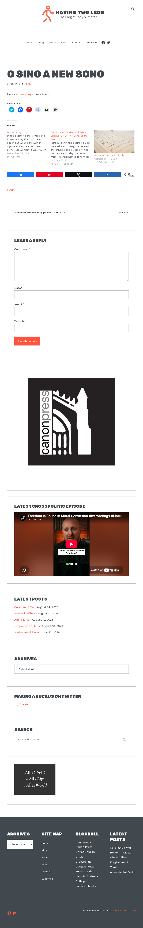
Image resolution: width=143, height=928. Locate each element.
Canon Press (84, 847)
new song (25, 94)
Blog (44, 850)
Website (19, 321)
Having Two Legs (71, 13)
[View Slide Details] (71, 422)
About (45, 857)
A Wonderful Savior (27, 632)
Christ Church (85, 851)
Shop (45, 864)
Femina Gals (84, 871)
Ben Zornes (83, 842)
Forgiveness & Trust (27, 626)
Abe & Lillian (22, 619)
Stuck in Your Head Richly (109, 155)
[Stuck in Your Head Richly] (114, 142)
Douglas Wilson (86, 866)
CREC (79, 856)
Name (19, 288)
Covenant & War (25, 607)
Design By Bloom (125, 910)
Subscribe (47, 878)
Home (45, 843)
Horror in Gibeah (25, 613)
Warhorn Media (86, 886)
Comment (22, 249)
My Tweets (21, 704)
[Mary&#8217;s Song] (29, 144)
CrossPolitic (83, 861)
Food (10, 190)
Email (19, 304)
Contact (46, 871)
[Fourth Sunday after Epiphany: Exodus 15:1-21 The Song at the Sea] (72, 147)
